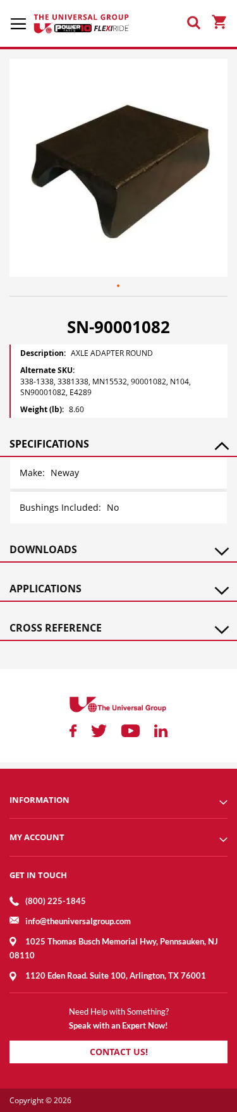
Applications (45, 589)
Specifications (49, 444)
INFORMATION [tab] (39, 799)
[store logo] (82, 23)
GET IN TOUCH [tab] (38, 875)
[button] (119, 286)
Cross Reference (55, 628)
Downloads (43, 549)
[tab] (118, 444)
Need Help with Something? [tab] (119, 1011)
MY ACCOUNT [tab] (36, 837)
